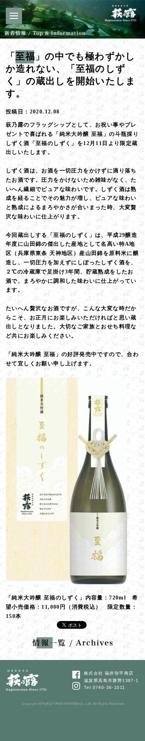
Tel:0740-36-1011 (104, 687)
